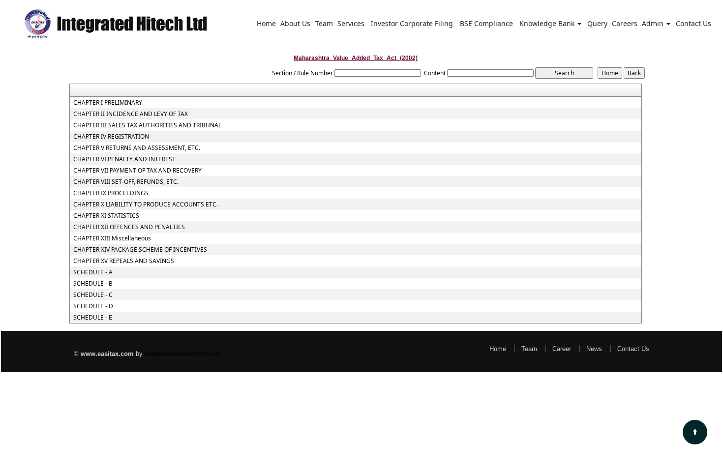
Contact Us (693, 23)
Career (561, 348)
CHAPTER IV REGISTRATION (111, 137)
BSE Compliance (486, 23)
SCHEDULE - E (92, 318)
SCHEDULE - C (93, 295)
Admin (653, 23)
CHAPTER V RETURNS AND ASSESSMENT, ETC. (136, 148)
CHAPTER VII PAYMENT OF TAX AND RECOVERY (137, 171)
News (594, 348)
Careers (624, 23)
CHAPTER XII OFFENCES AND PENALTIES (129, 227)
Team (324, 23)
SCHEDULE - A (93, 272)
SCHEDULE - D (93, 306)
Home (266, 23)
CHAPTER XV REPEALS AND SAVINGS (123, 261)
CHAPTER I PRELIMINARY (107, 103)
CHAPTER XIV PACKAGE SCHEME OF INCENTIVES (140, 250)
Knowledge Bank (547, 23)
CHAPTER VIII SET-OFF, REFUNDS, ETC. (126, 182)
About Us (295, 23)
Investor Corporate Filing (412, 23)
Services (350, 23)
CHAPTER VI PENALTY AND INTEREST (124, 159)
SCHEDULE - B (93, 284)
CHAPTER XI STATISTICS (106, 216)
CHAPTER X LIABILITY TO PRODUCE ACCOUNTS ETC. (145, 204)
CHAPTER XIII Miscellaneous (112, 238)
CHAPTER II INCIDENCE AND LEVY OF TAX (130, 114)
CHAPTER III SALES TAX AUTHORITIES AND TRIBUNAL (147, 125)
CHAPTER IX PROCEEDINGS (111, 193)
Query (597, 23)
